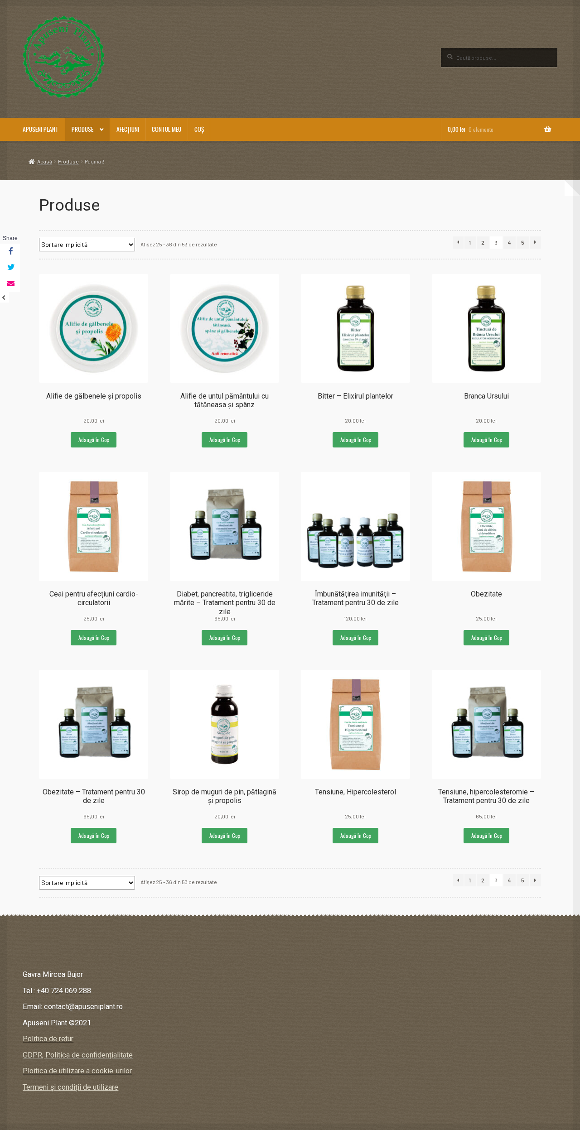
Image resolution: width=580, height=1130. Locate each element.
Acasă (44, 161)
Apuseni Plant (40, 129)
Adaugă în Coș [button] (93, 439)
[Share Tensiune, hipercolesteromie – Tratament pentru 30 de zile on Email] (10, 284)
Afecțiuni (127, 129)
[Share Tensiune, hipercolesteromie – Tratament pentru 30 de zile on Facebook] (10, 252)
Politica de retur (48, 1038)
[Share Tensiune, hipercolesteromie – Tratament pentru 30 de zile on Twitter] (10, 267)
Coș (199, 129)
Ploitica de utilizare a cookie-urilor (77, 1071)
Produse (82, 129)
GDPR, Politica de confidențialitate (78, 1055)
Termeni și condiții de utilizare (70, 1087)
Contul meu (166, 129)
